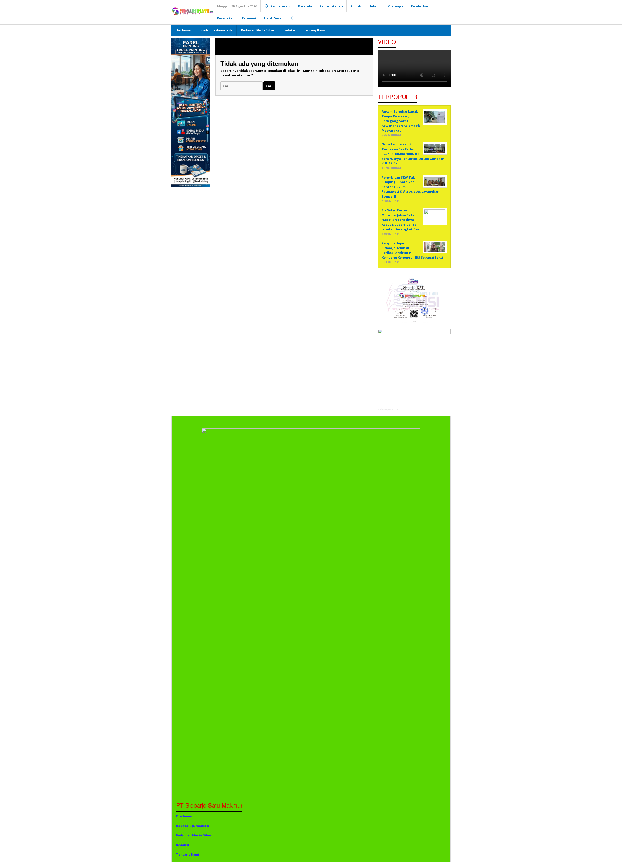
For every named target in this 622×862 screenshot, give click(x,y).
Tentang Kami (187, 854)
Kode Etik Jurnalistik (192, 826)
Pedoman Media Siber (193, 835)
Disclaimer (184, 816)
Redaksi (182, 845)
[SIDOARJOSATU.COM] (192, 11)
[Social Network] (291, 18)
